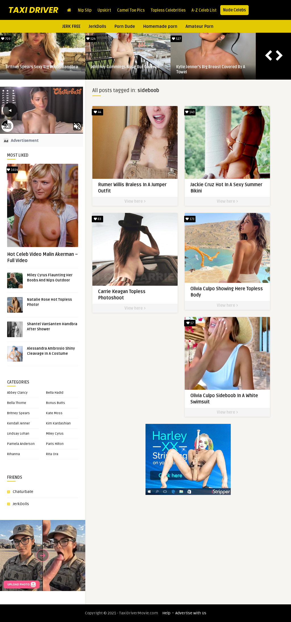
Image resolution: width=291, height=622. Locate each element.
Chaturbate (23, 491)
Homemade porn (160, 26)
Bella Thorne (16, 403)
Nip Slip (85, 10)
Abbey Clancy (17, 393)
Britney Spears (18, 413)
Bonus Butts (55, 403)
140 (191, 112)
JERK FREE (71, 26)
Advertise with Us (190, 613)
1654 (14, 170)
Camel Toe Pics (131, 10)
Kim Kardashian (58, 423)
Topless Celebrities (168, 10)
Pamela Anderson (21, 444)
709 (7, 39)
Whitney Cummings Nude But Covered (125, 67)
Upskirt (104, 10)
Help (166, 613)
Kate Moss (54, 413)
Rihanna (13, 454)
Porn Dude (125, 26)
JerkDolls (97, 26)
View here (134, 201)
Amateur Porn (199, 26)
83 (99, 219)
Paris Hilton (55, 444)
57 (192, 323)
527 (178, 39)
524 (92, 39)
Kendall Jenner (18, 423)
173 (191, 219)
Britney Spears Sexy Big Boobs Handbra (42, 67)
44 (99, 112)
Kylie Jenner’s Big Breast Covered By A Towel (210, 69)
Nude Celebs (234, 10)
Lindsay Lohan (18, 434)
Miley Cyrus (55, 434)
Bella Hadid (54, 393)
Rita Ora (52, 454)
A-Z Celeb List (204, 10)
